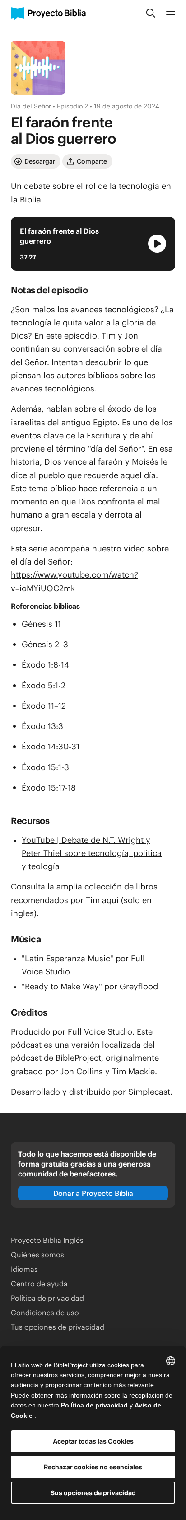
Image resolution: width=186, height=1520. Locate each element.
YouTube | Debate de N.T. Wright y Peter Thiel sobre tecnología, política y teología (92, 853)
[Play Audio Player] (157, 244)
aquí (110, 900)
